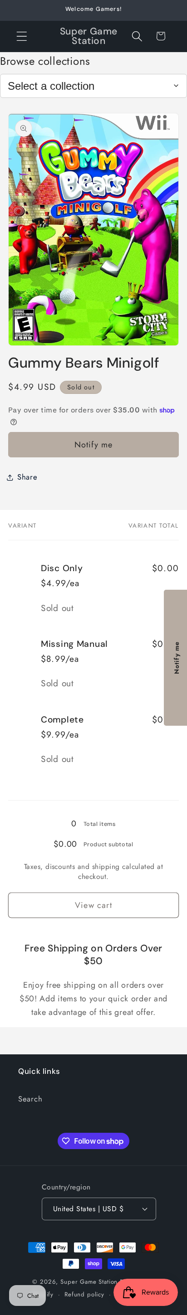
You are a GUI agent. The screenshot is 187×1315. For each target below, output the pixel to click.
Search (30, 1098)
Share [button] (27, 476)
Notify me (93, 445)
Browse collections (45, 61)
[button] (22, 36)
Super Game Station (89, 1281)
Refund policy (84, 1294)
